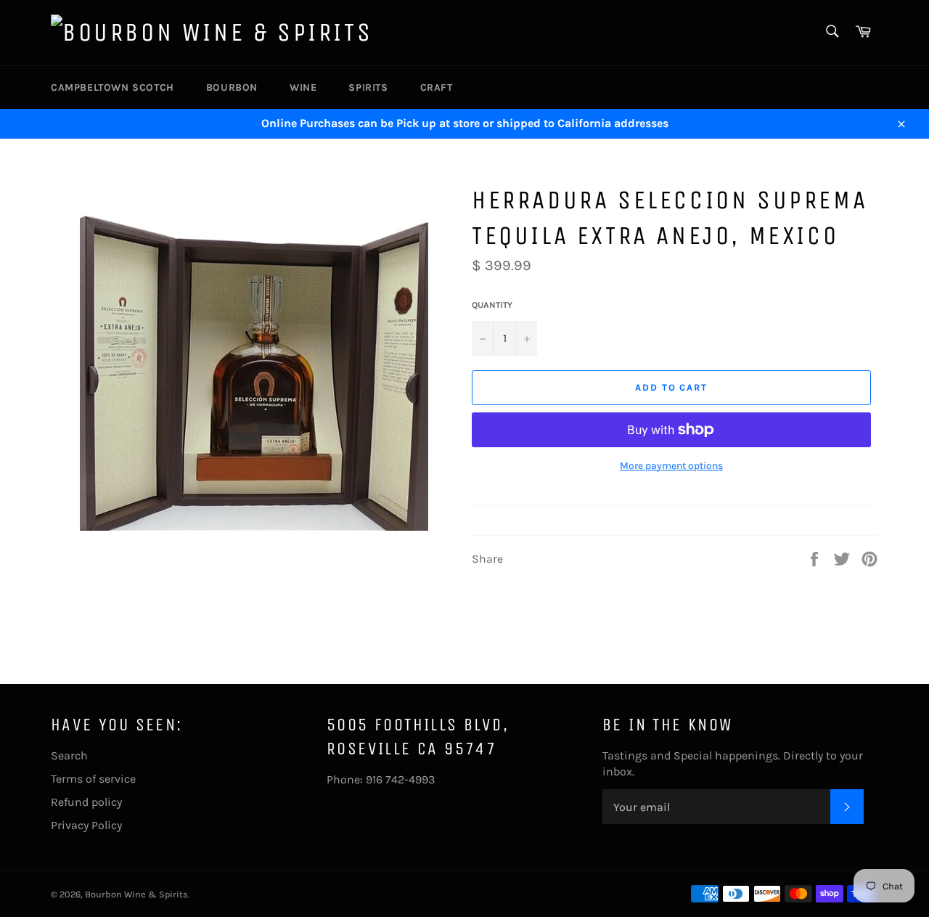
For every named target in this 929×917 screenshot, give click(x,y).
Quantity (492, 305)
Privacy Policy (86, 825)
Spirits (368, 87)
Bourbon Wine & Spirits (136, 894)
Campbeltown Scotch (112, 87)
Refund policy (86, 802)
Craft (436, 87)
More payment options (671, 466)
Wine (303, 87)
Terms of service (93, 779)
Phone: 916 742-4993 (381, 779)
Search (69, 755)
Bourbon (232, 87)
